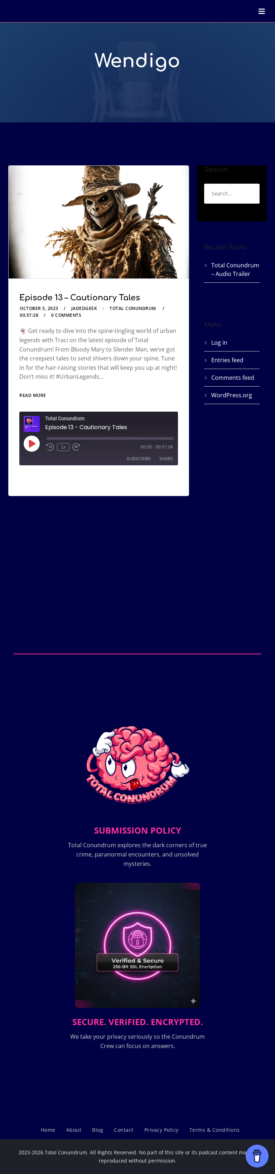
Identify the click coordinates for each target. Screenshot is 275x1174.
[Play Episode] (31, 443)
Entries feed (227, 360)
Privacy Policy (161, 1129)
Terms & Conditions (214, 1129)
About (74, 1129)
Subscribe (139, 459)
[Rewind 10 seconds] (50, 447)
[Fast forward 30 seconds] (76, 447)
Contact (124, 1129)
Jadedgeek (84, 308)
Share (166, 459)
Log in (219, 342)
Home (48, 1129)
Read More (32, 395)
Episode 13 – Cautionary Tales (79, 298)
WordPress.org (231, 395)
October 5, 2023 (39, 308)
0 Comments (66, 315)
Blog (97, 1129)
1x (63, 447)
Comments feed (232, 378)
